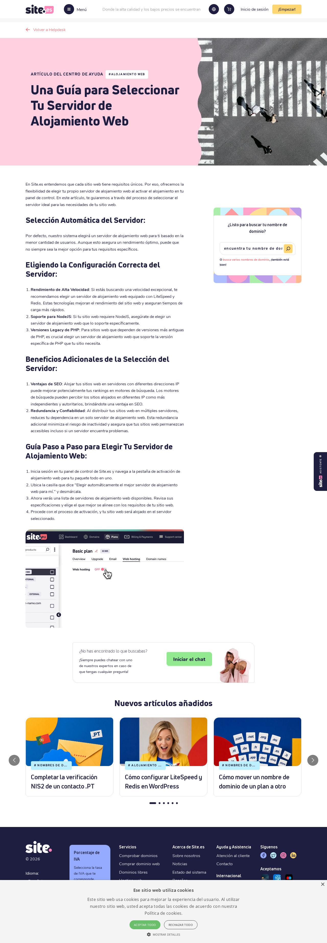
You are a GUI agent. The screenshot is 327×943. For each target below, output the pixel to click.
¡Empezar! (287, 9)
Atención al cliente (233, 855)
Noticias (179, 863)
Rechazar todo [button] (181, 925)
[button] (163, 934)
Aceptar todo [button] (145, 925)
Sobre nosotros (186, 855)
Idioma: (32, 873)
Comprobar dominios (138, 855)
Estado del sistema (189, 872)
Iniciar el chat (189, 658)
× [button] (322, 884)
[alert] (163, 911)
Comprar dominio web (139, 863)
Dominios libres (133, 872)
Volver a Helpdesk (49, 29)
